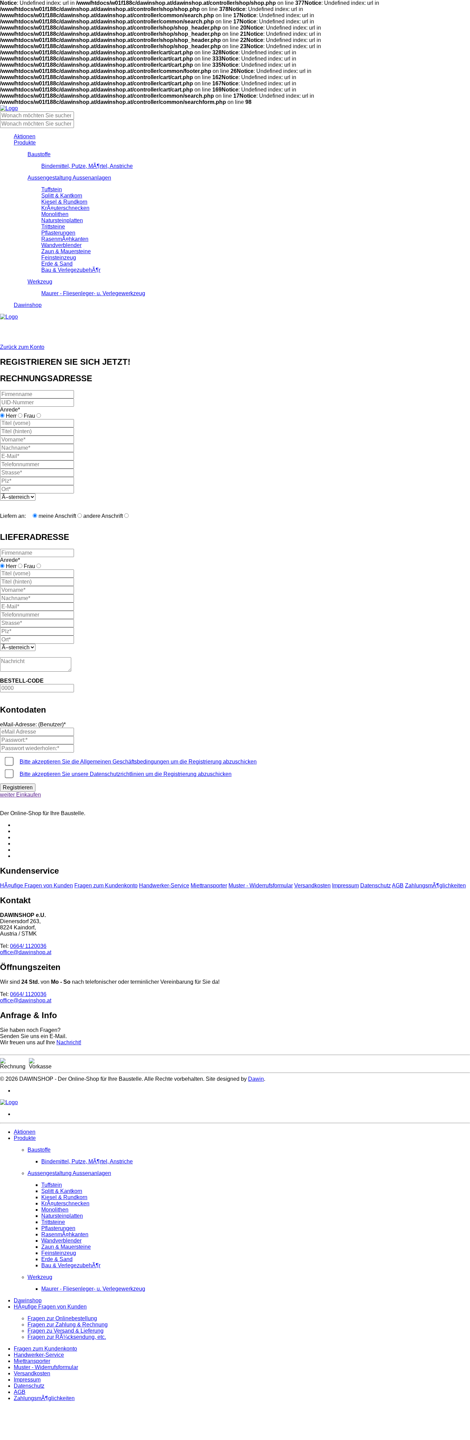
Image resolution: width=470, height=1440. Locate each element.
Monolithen (54, 214)
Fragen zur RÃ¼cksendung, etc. (67, 1337)
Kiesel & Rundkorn (64, 202)
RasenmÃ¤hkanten (64, 239)
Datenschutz (375, 885)
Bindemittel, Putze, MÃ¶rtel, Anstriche (87, 166)
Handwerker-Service (164, 885)
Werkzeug (40, 282)
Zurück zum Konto (22, 347)
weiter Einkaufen (20, 795)
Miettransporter (209, 885)
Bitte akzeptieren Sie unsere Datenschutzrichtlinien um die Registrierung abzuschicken (126, 774)
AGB (398, 885)
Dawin (256, 1079)
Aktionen (24, 136)
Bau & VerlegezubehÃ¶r (70, 270)
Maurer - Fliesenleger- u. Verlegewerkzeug (93, 293)
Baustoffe (39, 154)
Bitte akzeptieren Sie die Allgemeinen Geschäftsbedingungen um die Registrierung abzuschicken (138, 762)
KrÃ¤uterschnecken (65, 208)
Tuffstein (51, 189)
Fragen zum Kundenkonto (106, 885)
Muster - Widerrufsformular (260, 885)
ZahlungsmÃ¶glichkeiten (435, 885)
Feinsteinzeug (58, 257)
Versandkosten (312, 885)
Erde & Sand (57, 264)
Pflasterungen (58, 233)
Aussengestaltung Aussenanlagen (69, 178)
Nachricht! (68, 1042)
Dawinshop (28, 305)
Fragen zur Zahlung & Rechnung (68, 1324)
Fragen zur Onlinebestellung (62, 1318)
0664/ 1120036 (28, 946)
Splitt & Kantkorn (61, 196)
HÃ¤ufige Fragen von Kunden (36, 885)
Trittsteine (53, 227)
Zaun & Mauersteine (66, 251)
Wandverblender (61, 245)
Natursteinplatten (62, 220)
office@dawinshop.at (25, 952)
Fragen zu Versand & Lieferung (66, 1331)
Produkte (25, 143)
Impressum (345, 885)
